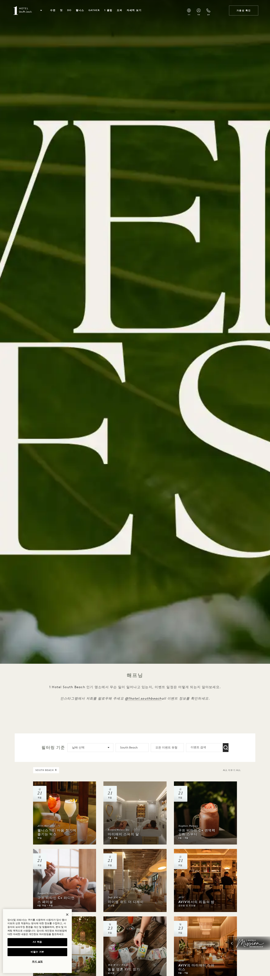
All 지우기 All (232, 770)
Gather (94, 10)
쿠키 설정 (37, 962)
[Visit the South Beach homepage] (23, 10)
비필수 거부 (37, 952)
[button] (41, 10)
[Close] (67, 915)
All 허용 (37, 942)
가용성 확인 (244, 10)
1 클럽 (108, 10)
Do (69, 10)
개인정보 (33, 934)
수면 (53, 10)
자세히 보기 (134, 10)
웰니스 (80, 10)
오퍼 (119, 10)
